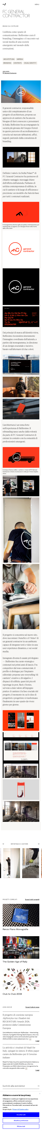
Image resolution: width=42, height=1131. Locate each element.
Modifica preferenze (21, 1120)
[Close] (39, 1093)
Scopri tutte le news (32, 1007)
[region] (21, 1111)
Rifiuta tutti (21, 1126)
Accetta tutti (21, 1115)
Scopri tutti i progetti (32, 899)
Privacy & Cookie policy (20, 1109)
